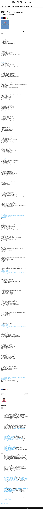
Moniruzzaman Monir (10, 398)
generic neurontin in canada (8, 429)
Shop (31, 6)
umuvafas (5, 407)
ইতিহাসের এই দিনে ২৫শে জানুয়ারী (4, 154)
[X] (4, 18)
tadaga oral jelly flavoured (18, 428)
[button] (41, 6)
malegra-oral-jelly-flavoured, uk (14, 480)
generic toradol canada (9, 476)
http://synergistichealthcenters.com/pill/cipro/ (11, 435)
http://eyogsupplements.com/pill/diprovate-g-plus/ (11, 482)
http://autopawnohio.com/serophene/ (9, 441)
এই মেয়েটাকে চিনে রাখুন (3, 62)
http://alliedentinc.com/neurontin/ (9, 436)
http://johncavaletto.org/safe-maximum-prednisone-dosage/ (13, 438)
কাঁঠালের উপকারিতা (26, 394)
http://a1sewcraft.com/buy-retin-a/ (9, 439)
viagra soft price (15, 430)
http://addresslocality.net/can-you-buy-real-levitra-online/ (12, 491)
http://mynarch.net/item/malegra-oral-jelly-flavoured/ (12, 497)
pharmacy (14, 476)
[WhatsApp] (7, 18)
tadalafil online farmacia (9, 477)
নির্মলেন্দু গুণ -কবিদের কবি (3, 394)
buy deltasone (20, 430)
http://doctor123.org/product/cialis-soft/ (10, 490)
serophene (11, 430)
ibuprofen (22, 479)
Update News (17, 6)
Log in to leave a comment (7, 450)
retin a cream (24, 429)
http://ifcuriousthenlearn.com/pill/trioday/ (10, 447)
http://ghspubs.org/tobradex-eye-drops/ (20, 492)
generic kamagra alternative (20, 476)
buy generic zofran (18, 478)
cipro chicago (24, 428)
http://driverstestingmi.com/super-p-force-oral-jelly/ (11, 445)
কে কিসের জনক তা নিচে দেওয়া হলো (4, 57)
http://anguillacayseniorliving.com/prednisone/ (11, 440)
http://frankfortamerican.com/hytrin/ (9, 448)
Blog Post (27, 6)
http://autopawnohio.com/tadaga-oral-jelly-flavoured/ (12, 434)
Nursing (12, 6)
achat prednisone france (18, 429)
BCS (5, 6)
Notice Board (22, 6)
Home (2, 6)
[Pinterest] (5, 18)
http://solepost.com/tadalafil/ (15, 489)
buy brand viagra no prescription (12, 479)
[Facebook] (2, 18)
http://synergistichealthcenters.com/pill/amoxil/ (11, 449)
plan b (13, 429)
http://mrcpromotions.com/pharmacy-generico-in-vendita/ (12, 486)
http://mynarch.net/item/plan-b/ (8, 437)
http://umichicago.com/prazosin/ (10, 446)
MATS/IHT (8, 6)
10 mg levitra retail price (11, 478)
